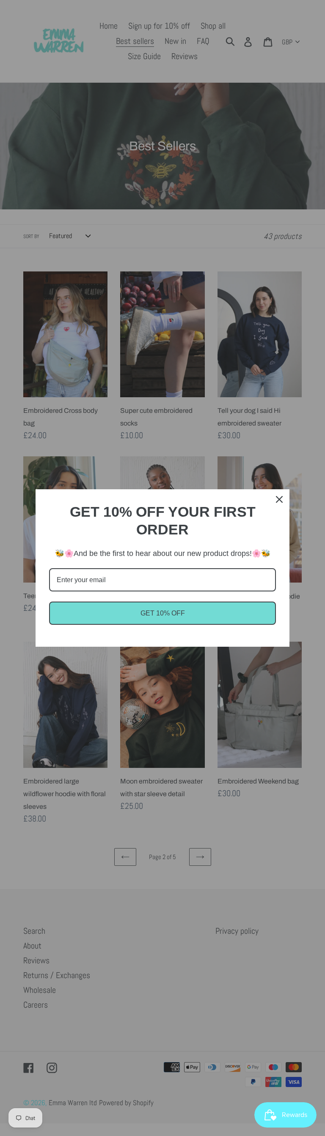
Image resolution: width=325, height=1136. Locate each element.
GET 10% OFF (162, 613)
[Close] (279, 499)
